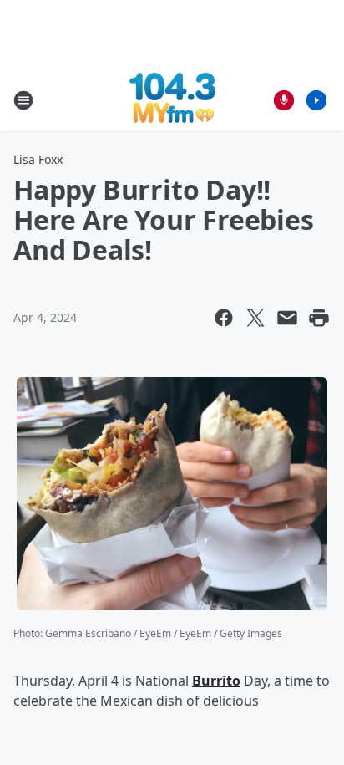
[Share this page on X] (255, 317)
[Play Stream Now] (316, 100)
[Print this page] (319, 317)
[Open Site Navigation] (23, 100)
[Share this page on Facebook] (223, 317)
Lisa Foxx (38, 159)
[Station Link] (172, 100)
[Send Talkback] (284, 100)
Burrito (216, 680)
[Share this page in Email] (287, 317)
